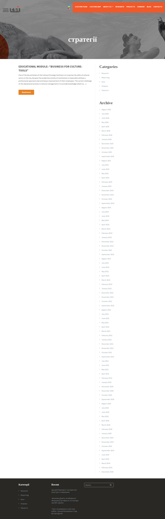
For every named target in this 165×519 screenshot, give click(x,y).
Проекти (105, 90)
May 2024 (105, 220)
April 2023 (105, 276)
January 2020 (107, 433)
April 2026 (105, 126)
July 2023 (105, 263)
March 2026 (106, 131)
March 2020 (106, 425)
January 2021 (107, 382)
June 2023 (105, 267)
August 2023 (106, 259)
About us (107, 6)
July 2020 (105, 408)
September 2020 (108, 399)
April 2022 (105, 327)
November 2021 (108, 348)
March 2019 (106, 463)
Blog (149, 6)
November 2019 (108, 442)
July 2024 (105, 212)
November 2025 (108, 148)
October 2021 (107, 352)
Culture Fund (81, 6)
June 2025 (105, 169)
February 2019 (107, 467)
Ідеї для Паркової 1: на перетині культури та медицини (64, 491)
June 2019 (105, 455)
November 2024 (108, 195)
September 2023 (108, 254)
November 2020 (108, 391)
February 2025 (107, 182)
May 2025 (105, 173)
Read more (26, 92)
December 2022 (107, 293)
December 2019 (107, 438)
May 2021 (105, 369)
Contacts (157, 6)
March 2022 (106, 331)
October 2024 (107, 199)
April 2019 (105, 459)
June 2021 (105, 365)
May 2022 (105, 322)
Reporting (106, 77)
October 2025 (107, 152)
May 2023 (105, 271)
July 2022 (105, 314)
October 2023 (107, 250)
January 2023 (107, 288)
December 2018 (107, 472)
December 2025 (107, 143)
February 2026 (107, 135)
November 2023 (108, 246)
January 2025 (107, 186)
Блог (103, 82)
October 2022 (107, 301)
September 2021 (108, 357)
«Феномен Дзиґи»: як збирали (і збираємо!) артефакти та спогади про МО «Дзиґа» (64, 500)
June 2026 (105, 118)
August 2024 (106, 207)
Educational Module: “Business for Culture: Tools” (50, 68)
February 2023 (107, 284)
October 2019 (107, 446)
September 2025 (108, 156)
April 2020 (105, 421)
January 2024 (107, 237)
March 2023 (106, 280)
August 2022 (106, 310)
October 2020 (107, 395)
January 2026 (107, 139)
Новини (141, 6)
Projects (130, 6)
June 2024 (105, 216)
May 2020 (105, 416)
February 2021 (107, 378)
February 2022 (107, 335)
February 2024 (107, 233)
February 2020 (107, 429)
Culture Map (95, 6)
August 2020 (106, 403)
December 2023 (107, 241)
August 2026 (106, 109)
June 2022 (105, 318)
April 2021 (105, 374)
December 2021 (107, 344)
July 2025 (105, 165)
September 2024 (108, 203)
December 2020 (107, 386)
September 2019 (108, 450)
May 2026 (105, 122)
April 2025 (105, 178)
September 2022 (108, 305)
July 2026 (105, 114)
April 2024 (105, 224)
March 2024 (106, 229)
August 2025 (106, 161)
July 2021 (105, 361)
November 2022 (108, 297)
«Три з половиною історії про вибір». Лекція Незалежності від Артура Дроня (64, 511)
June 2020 (105, 412)
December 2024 (107, 190)
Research (120, 6)
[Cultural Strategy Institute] (11, 9)
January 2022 (107, 340)
